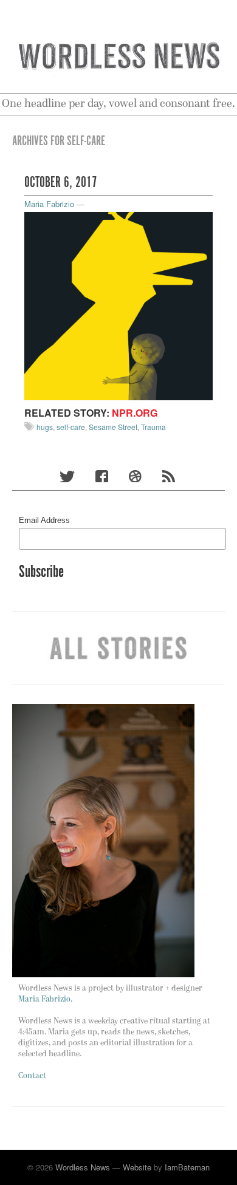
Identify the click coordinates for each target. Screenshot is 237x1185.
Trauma (153, 427)
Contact (32, 1076)
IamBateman (187, 1167)
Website (137, 1167)
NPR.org (134, 413)
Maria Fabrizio (49, 204)
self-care (71, 427)
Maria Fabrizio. (45, 999)
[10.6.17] (118, 304)
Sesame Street (113, 427)
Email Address (44, 520)
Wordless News (82, 1167)
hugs (44, 427)
